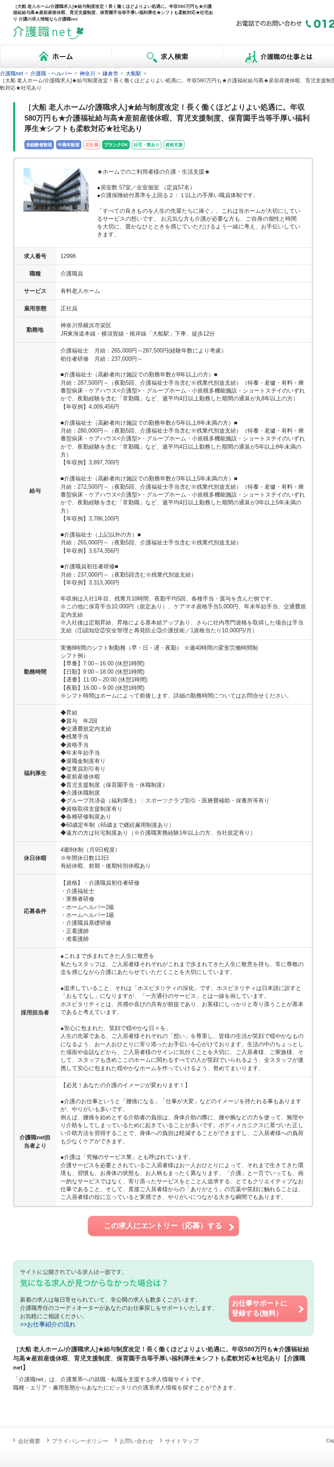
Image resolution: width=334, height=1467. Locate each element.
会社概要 (29, 1441)
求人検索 (167, 56)
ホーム (55, 56)
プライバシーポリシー (80, 1441)
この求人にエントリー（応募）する (163, 1226)
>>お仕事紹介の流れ (48, 1324)
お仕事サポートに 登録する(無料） (259, 1308)
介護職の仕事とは (278, 56)
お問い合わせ (137, 1441)
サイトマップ (182, 1441)
